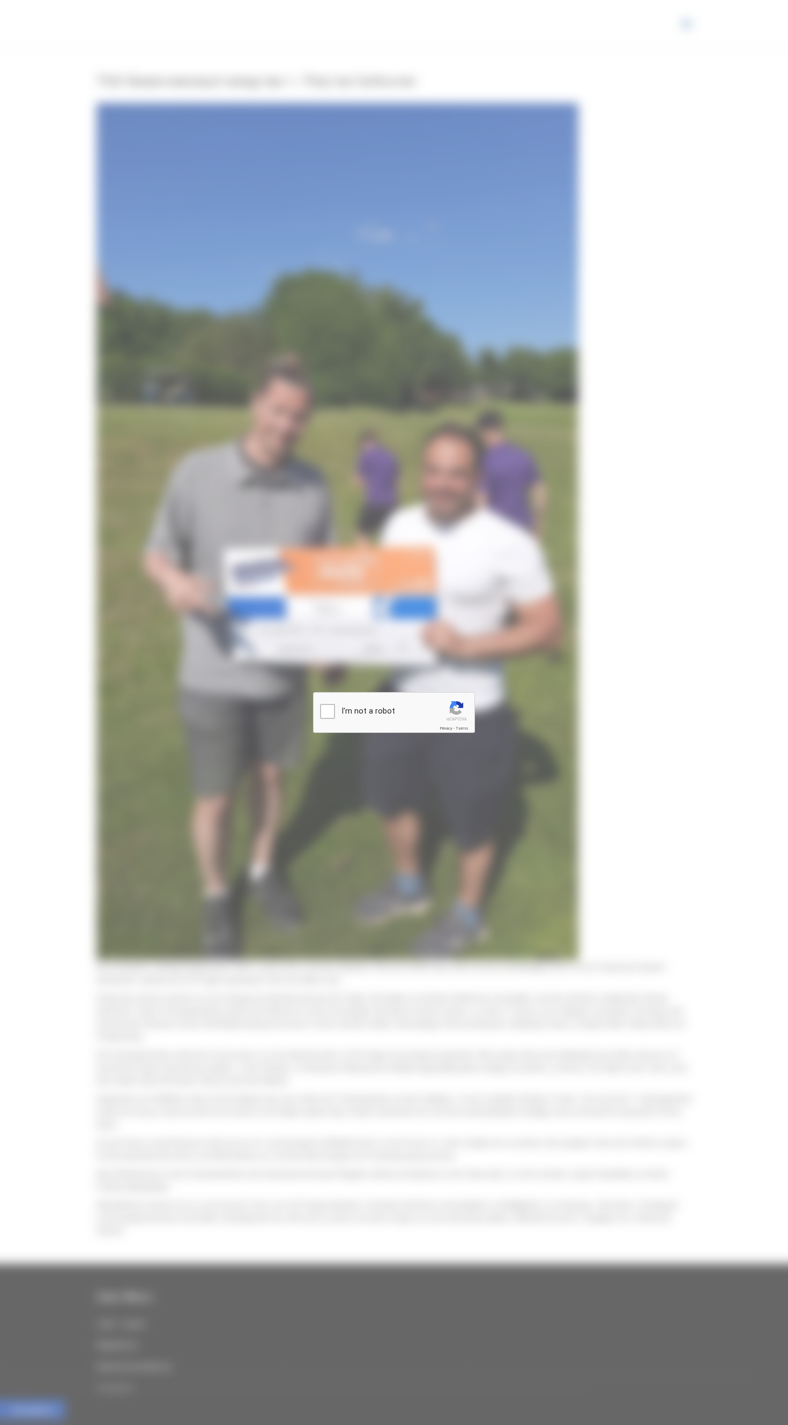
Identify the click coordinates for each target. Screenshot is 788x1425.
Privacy (446, 728)
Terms (462, 728)
